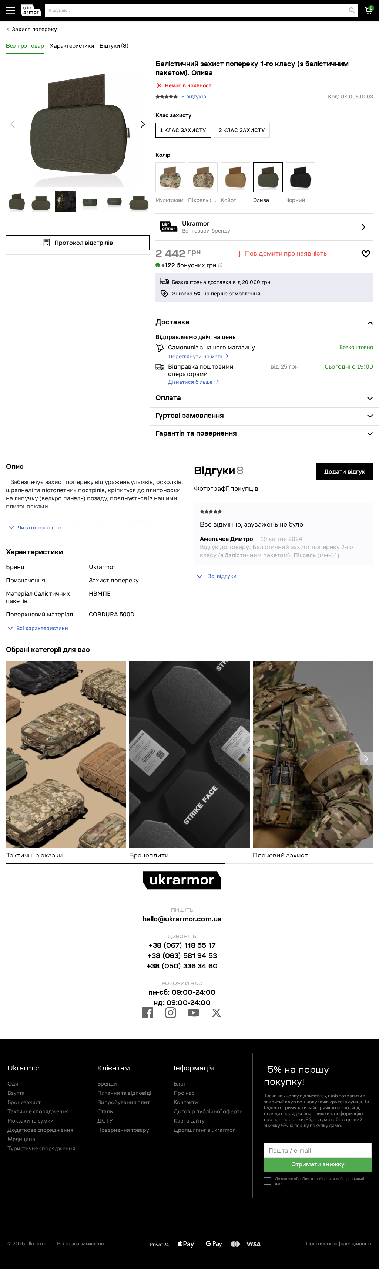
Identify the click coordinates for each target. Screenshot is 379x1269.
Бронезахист (24, 1102)
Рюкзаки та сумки (30, 1120)
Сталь (105, 1111)
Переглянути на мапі (195, 356)
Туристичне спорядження (41, 1148)
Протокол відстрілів (83, 242)
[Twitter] (216, 1014)
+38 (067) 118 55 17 (182, 946)
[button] (31, 10)
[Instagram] (170, 1014)
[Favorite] (365, 254)
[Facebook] (147, 1014)
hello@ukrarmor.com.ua (182, 920)
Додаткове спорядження (40, 1130)
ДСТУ (105, 1120)
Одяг (14, 1083)
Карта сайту (189, 1120)
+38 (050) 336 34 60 (182, 967)
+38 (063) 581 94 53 (182, 956)
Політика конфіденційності (339, 1243)
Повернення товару (123, 1130)
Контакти (186, 1102)
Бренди (107, 1083)
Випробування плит (123, 1102)
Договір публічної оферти (208, 1111)
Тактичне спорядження (38, 1111)
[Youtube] (193, 1014)
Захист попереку (34, 29)
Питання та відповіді (124, 1093)
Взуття (16, 1093)
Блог (180, 1083)
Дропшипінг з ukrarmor (204, 1130)
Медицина (21, 1139)
